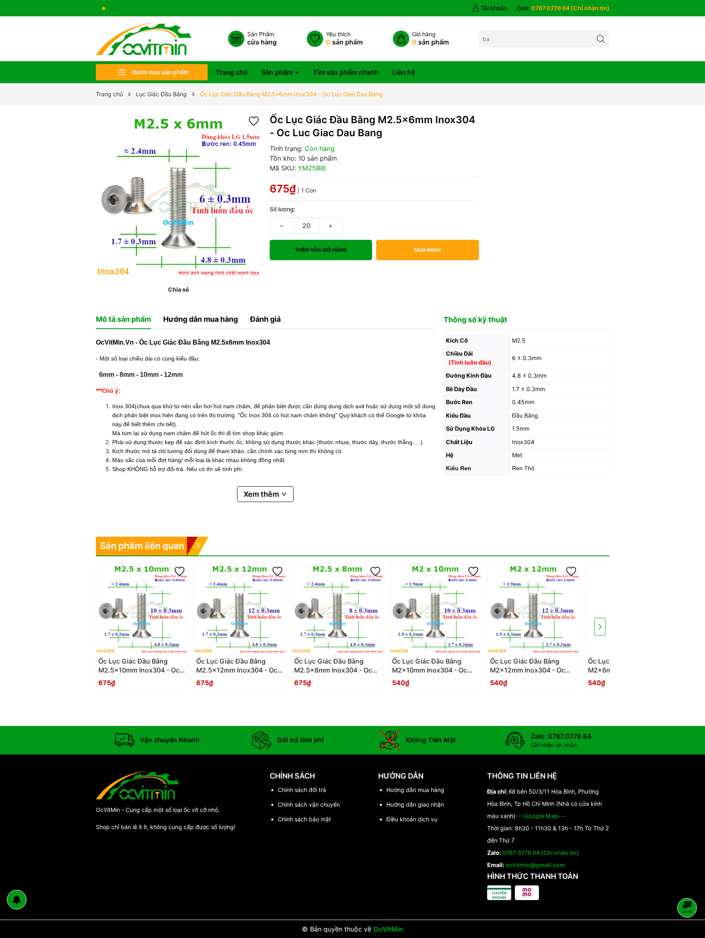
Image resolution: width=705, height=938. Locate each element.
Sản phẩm (278, 72)
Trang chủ (232, 72)
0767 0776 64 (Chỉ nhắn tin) (540, 852)
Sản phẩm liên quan (142, 545)
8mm (127, 374)
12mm (173, 374)
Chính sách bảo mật (304, 819)
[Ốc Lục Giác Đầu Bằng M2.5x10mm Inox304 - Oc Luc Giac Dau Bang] (141, 609)
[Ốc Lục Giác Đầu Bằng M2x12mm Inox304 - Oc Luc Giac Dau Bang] (533, 609)
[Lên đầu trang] (688, 886)
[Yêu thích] (335, 39)
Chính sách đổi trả (302, 789)
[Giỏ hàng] (421, 39)
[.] (141, 668)
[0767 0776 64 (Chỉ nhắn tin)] (563, 8)
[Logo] (143, 38)
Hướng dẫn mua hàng (415, 789)
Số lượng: (282, 209)
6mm (106, 374)
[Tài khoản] (489, 8)
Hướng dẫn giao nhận (415, 804)
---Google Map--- (540, 815)
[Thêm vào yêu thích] (254, 120)
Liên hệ (403, 72)
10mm (149, 374)
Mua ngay (427, 250)
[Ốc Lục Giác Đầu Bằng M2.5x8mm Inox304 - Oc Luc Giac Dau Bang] (337, 609)
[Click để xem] (179, 196)
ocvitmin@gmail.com (535, 864)
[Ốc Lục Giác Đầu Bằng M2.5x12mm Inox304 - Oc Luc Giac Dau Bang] (239, 609)
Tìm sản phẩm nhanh (346, 72)
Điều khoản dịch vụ (411, 819)
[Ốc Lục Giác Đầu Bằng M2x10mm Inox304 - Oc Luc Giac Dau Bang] (435, 609)
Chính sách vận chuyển (309, 804)
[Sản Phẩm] (252, 39)
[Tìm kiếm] (600, 38)
